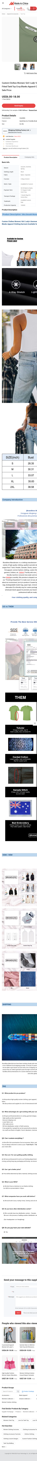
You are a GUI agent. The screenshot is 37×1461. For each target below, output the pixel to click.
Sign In (5, 148)
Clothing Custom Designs (10, 1439)
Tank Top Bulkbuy (8, 1443)
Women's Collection (7, 1399)
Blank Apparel (23, 1395)
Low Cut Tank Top (23, 1420)
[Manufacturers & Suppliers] (18, 3)
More (3, 1447)
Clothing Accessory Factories (11, 1434)
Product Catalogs (28, 1391)
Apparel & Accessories (12, 14)
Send (18, 1313)
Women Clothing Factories (11, 1429)
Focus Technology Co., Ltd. (24, 1453)
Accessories (5, 1395)
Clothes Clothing (29, 1434)
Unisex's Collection (24, 1399)
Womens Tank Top (8, 1420)
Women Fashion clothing (9, 1402)
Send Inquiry (18, 106)
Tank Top (22, 14)
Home (3, 14)
